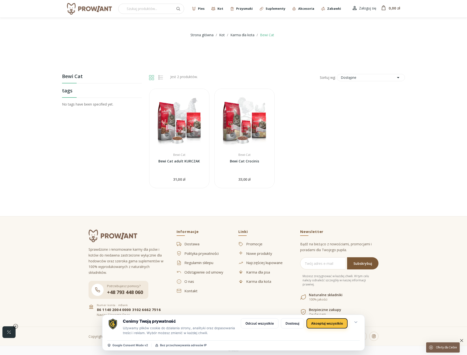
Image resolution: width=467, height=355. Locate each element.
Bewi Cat (72, 77)
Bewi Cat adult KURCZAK (179, 161)
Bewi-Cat (179, 154)
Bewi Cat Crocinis (244, 161)
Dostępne (371, 77)
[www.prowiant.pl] (89, 9)
